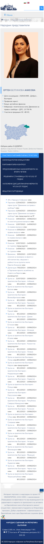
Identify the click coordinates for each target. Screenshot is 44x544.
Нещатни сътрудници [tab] (12, 191)
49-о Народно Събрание (18, 200)
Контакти (14, 532)
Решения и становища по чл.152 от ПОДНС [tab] (20, 177)
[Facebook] (6, 532)
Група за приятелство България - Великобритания (17, 295)
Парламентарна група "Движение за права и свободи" (21, 205)
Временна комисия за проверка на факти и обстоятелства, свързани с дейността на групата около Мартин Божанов (20, 259)
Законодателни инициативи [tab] (16, 160)
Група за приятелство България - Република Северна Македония (22, 401)
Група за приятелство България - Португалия (17, 392)
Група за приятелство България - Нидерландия (17, 371)
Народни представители (21, 20)
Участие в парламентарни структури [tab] (19, 155)
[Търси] (42, 8)
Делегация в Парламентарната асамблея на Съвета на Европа (21, 270)
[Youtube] (4, 532)
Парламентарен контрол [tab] (14, 164)
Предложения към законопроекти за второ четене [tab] (20, 170)
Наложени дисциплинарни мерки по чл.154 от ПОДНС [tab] (20, 185)
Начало (6, 20)
